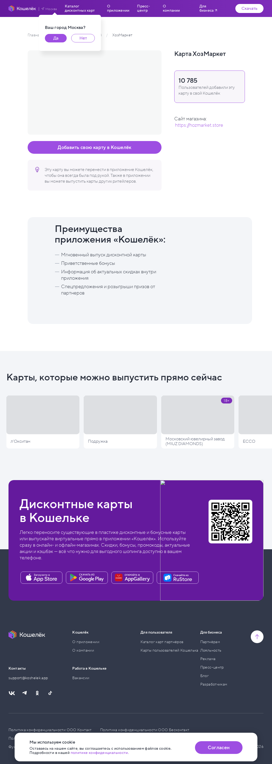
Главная (34, 35)
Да (55, 38)
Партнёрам (210, 641)
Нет (83, 38)
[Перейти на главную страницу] (22, 8)
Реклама (208, 658)
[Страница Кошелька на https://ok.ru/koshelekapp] (37, 693)
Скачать (249, 8)
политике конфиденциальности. (100, 752)
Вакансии (80, 677)
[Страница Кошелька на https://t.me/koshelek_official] (24, 693)
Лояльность (211, 650)
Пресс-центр (143, 8)
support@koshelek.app (28, 677)
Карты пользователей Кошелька (169, 650)
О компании (171, 8)
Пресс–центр (212, 667)
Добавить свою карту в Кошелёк (94, 147)
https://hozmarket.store (199, 125)
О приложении (118, 8)
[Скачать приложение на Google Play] (87, 578)
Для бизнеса (206, 8)
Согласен (219, 747)
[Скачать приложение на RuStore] (178, 578)
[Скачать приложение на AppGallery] (132, 578)
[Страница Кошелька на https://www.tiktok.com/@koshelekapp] (50, 693)
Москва (51, 9)
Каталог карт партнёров (162, 641)
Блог (204, 675)
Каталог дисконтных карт (80, 8)
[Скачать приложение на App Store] (41, 578)
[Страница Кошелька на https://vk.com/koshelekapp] (11, 693)
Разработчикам (213, 684)
